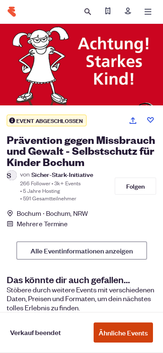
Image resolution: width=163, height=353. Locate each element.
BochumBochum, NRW (52, 213)
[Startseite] (12, 12)
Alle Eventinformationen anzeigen (82, 250)
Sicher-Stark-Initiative (62, 174)
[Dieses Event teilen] (133, 120)
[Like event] (150, 120)
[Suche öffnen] (87, 12)
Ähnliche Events (123, 332)
